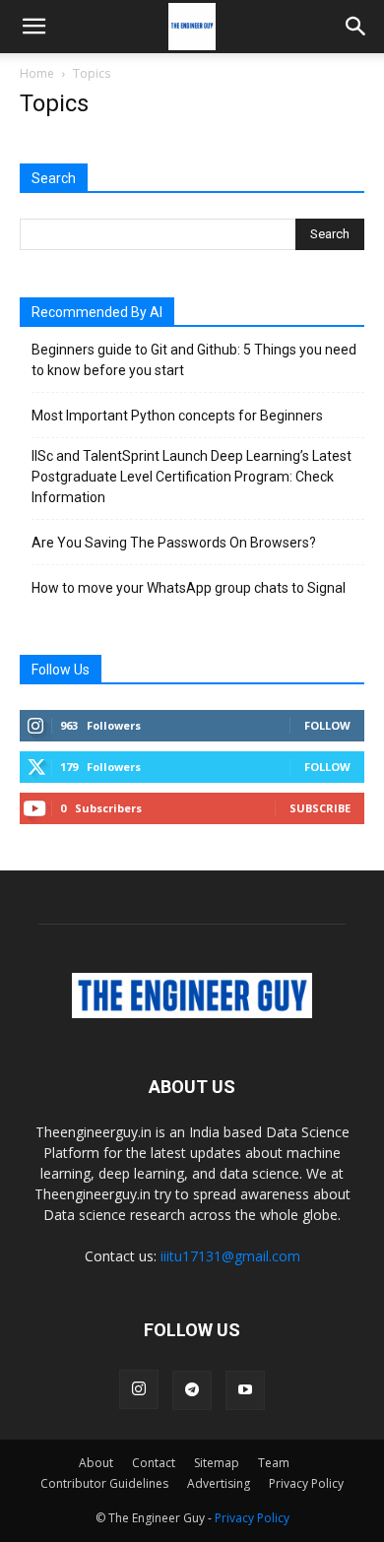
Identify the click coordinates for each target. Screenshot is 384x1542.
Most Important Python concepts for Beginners (177, 415)
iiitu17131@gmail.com (230, 1256)
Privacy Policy (306, 1483)
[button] (33, 26)
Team (273, 1462)
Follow (327, 725)
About (96, 1462)
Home (37, 73)
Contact (153, 1462)
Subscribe (320, 808)
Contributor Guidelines (104, 1483)
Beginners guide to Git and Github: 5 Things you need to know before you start (194, 360)
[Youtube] (245, 1390)
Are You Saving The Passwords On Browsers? (174, 542)
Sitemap (216, 1462)
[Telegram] (192, 1390)
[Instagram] (139, 1389)
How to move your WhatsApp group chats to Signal (189, 588)
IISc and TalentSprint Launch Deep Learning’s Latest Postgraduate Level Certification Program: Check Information (192, 476)
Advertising (218, 1483)
